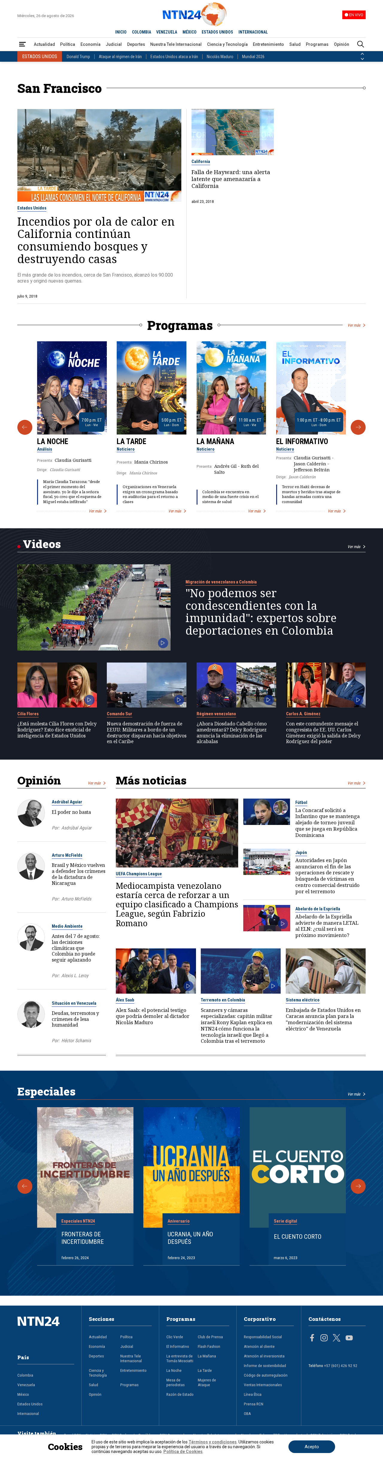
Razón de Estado (180, 1394)
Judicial (114, 44)
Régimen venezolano (216, 713)
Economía (90, 44)
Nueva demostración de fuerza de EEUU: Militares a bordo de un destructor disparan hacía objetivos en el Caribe (146, 733)
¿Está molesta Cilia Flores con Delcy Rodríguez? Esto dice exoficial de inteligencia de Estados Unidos (57, 730)
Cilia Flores (28, 713)
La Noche (52, 441)
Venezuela (26, 1384)
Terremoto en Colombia (223, 1000)
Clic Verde (174, 1336)
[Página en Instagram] (324, 1338)
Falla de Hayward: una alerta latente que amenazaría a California (231, 179)
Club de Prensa (210, 1336)
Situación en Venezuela (74, 1003)
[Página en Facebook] (312, 1338)
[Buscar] (360, 44)
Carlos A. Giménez (303, 713)
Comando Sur (119, 713)
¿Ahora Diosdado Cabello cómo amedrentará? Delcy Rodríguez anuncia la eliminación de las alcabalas (232, 733)
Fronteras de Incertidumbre (82, 1238)
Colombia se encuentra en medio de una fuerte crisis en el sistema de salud (230, 496)
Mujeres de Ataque (207, 1382)
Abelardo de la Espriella (317, 909)
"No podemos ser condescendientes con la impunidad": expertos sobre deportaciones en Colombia (261, 611)
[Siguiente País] (362, 59)
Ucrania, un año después (190, 1238)
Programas (317, 44)
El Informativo (302, 441)
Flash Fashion (209, 1346)
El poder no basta (71, 812)
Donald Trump (78, 56)
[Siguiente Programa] (358, 427)
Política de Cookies (183, 1451)
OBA (247, 1413)
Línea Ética (253, 1394)
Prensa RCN (253, 1403)
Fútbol (301, 802)
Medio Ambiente (67, 926)
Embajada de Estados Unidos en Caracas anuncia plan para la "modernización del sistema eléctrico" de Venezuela (323, 1019)
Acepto (312, 1446)
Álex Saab (125, 1000)
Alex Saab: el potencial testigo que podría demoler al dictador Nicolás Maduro (152, 1016)
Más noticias (151, 780)
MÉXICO (190, 32)
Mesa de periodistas (175, 1382)
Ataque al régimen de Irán (120, 56)
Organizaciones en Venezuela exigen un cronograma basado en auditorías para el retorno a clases (150, 494)
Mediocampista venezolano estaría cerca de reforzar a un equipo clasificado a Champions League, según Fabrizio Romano (177, 904)
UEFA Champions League (139, 873)
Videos (42, 543)
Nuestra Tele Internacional (176, 44)
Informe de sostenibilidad (265, 1365)
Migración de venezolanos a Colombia (221, 582)
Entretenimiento (268, 44)
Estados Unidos (31, 208)
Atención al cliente (259, 1346)
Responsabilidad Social (263, 1336)
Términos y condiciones (213, 1442)
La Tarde (131, 441)
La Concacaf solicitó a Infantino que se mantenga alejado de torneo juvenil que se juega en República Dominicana (327, 822)
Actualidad (44, 44)
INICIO (121, 32)
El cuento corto (297, 1236)
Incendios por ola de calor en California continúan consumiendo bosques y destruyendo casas (96, 240)
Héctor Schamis (76, 1040)
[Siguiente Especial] (358, 1186)
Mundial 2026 (253, 56)
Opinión (341, 44)
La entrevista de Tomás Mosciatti (179, 1358)
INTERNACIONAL (253, 32)
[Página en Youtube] (349, 1338)
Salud (295, 44)
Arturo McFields (67, 855)
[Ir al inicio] (46, 1330)
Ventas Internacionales (263, 1384)
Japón (301, 852)
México (23, 1394)
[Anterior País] (362, 54)
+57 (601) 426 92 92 (340, 1365)
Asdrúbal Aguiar (67, 802)
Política (67, 44)
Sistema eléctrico (303, 1000)
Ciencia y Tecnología (227, 44)
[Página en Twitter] (337, 1338)
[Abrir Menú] (22, 44)
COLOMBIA (141, 32)
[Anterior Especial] (24, 1186)
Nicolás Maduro (220, 56)
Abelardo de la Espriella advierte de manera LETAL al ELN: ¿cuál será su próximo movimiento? (326, 926)
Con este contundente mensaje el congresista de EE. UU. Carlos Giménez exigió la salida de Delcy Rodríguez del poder (323, 733)
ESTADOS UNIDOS (217, 32)
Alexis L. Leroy (74, 975)
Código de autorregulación (266, 1375)
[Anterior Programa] (24, 427)
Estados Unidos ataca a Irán (174, 56)
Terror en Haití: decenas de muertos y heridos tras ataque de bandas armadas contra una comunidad (311, 494)
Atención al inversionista (264, 1356)
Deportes (136, 44)
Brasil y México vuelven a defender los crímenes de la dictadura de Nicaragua (78, 874)
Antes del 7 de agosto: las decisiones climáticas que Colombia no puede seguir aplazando (76, 948)
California (201, 161)
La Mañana (215, 441)
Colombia (25, 1375)
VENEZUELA (166, 32)
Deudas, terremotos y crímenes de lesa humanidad (75, 1019)
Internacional (28, 1413)
